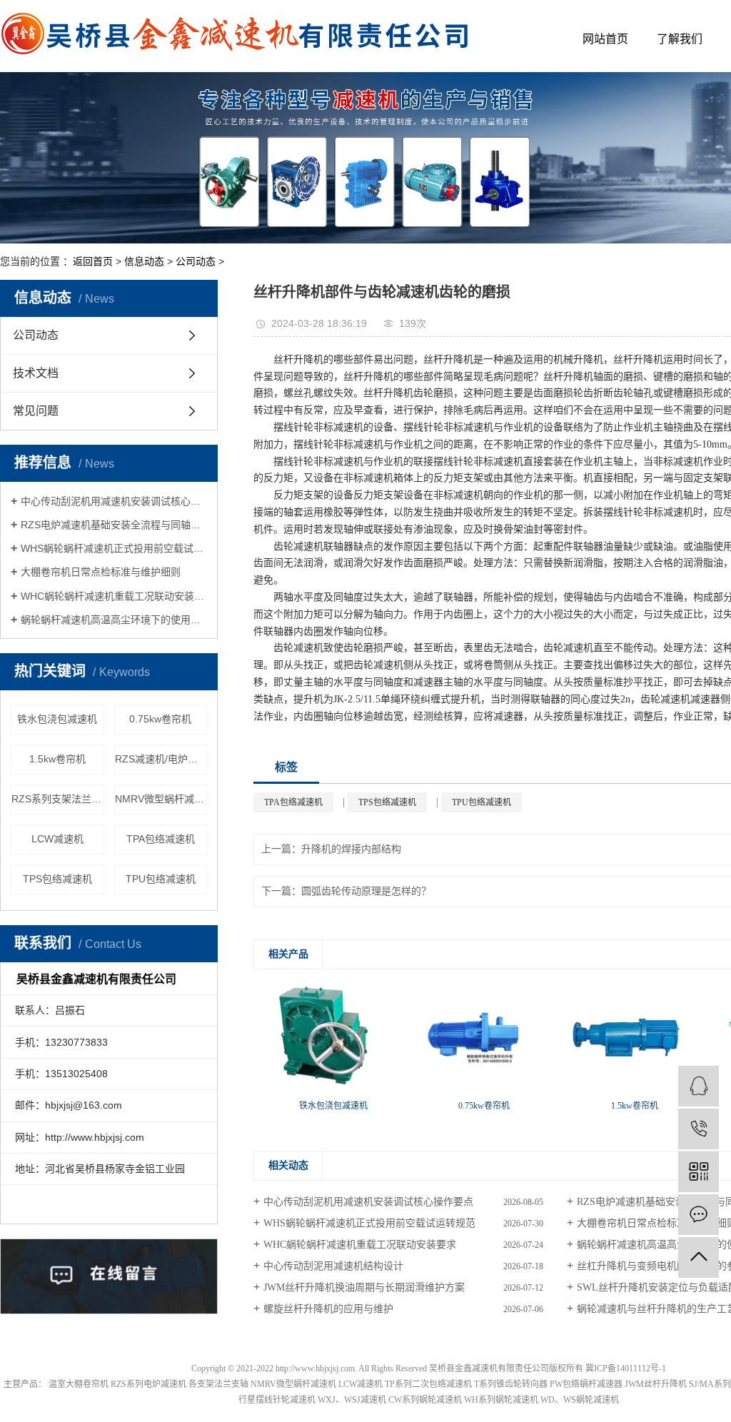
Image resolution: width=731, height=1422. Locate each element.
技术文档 (36, 373)
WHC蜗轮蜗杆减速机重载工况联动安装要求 (114, 596)
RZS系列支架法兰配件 (57, 799)
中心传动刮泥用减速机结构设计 (333, 1266)
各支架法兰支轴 (218, 1384)
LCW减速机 (57, 838)
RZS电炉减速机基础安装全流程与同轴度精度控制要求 (114, 524)
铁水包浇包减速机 (57, 719)
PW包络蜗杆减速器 (586, 1384)
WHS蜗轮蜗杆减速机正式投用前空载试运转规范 (114, 548)
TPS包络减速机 (57, 878)
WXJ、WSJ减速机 (352, 1400)
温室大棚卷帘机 (79, 1384)
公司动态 (196, 261)
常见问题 (36, 411)
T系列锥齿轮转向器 (511, 1384)
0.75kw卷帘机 (160, 719)
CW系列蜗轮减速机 (425, 1400)
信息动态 (144, 261)
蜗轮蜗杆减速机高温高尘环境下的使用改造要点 (114, 619)
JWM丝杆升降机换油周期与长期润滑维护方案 (364, 1287)
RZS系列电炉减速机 (148, 1384)
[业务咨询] (698, 1086)
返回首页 (93, 261)
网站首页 (605, 39)
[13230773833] (698, 1129)
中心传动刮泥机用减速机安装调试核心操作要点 (114, 501)
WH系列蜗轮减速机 (501, 1400)
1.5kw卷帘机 (57, 759)
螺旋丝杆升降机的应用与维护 (328, 1309)
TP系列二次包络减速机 (428, 1384)
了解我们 (679, 39)
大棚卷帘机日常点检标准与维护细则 (101, 572)
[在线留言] (698, 1214)
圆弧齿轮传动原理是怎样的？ (366, 891)
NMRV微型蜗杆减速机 (161, 799)
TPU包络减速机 (161, 878)
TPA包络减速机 (160, 838)
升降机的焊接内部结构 (351, 849)
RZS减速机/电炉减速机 (161, 759)
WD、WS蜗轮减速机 (579, 1400)
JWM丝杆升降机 (656, 1384)
